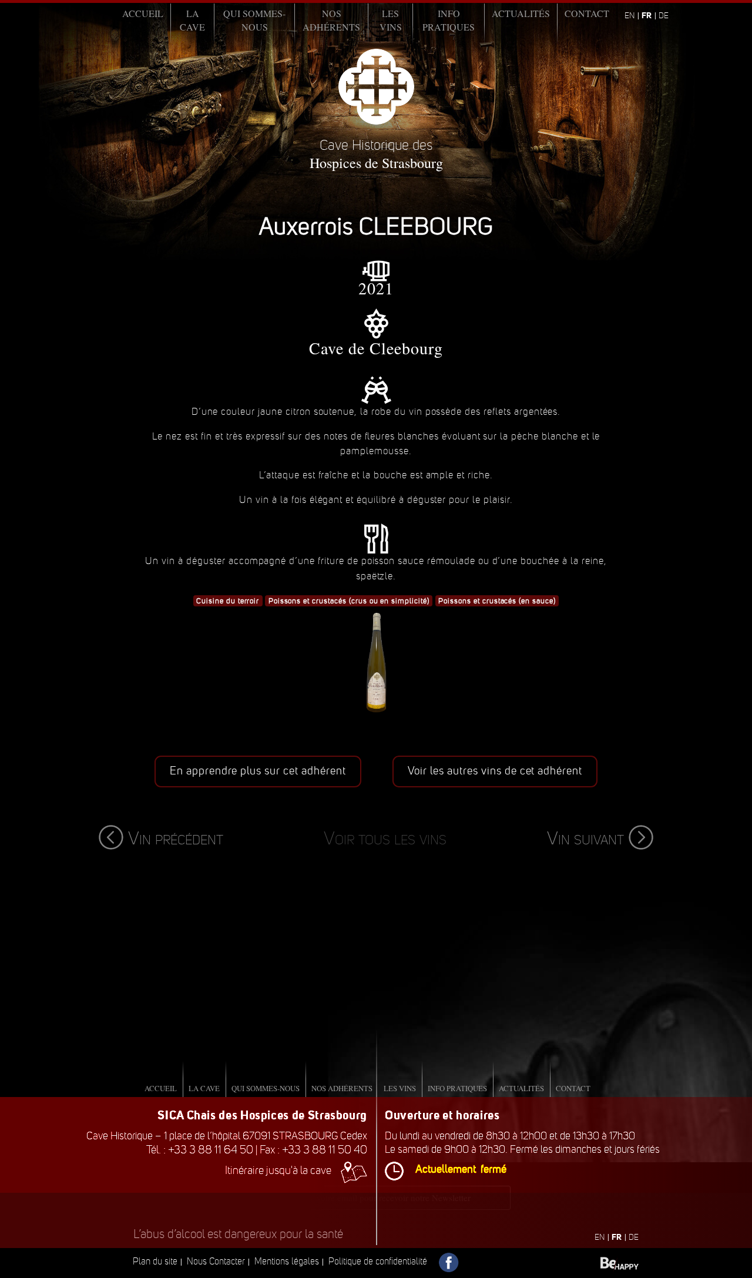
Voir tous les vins (385, 838)
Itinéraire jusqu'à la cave (278, 1170)
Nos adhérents (331, 20)
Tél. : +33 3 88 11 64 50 (199, 1149)
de (664, 16)
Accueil (142, 13)
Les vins (391, 20)
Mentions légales (286, 1261)
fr (647, 15)
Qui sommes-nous (254, 20)
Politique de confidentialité (377, 1261)
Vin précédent (175, 838)
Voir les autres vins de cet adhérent (495, 770)
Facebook (449, 1263)
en (629, 16)
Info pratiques (448, 20)
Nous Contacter (216, 1261)
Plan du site (155, 1261)
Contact (587, 13)
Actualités (521, 13)
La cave (192, 20)
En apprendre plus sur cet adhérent (258, 770)
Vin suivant (585, 838)
